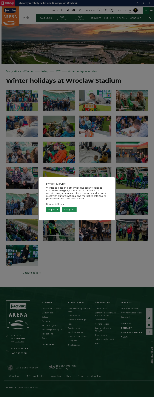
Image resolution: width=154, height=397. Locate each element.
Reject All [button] (53, 209)
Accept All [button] (69, 209)
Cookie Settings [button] (55, 204)
